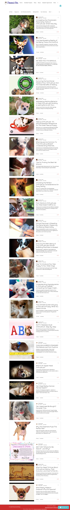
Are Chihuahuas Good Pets (26, 11)
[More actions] (58, 17)
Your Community (44, 11)
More (50, 11)
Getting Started (35, 11)
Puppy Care (17, 11)
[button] (60, 5)
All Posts (10, 11)
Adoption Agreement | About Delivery (40, 509)
